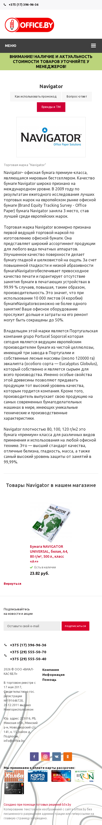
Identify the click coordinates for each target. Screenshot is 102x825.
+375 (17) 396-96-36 (23, 4)
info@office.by (14, 740)
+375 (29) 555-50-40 (28, 659)
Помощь (49, 679)
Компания (50, 669)
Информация (53, 674)
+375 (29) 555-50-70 (28, 652)
